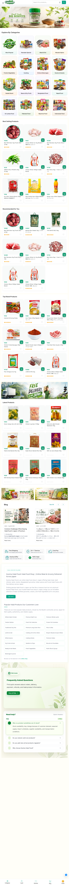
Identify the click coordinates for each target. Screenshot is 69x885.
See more (11, 596)
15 (43, 541)
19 (51, 541)
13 (39, 541)
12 (37, 541)
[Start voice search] (60, 2)
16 (45, 541)
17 (47, 541)
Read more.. (7, 540)
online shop (24, 658)
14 (41, 541)
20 (53, 541)
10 (33, 541)
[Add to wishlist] (20, 146)
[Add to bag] (21, 140)
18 (49, 541)
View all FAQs (12, 693)
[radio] (4, 147)
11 (35, 541)
